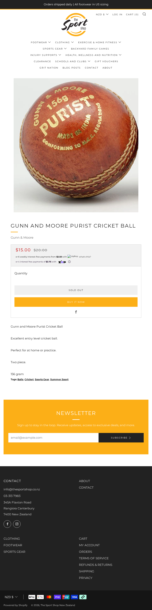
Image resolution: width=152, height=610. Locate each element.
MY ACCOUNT (89, 545)
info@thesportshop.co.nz (22, 489)
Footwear (39, 42)
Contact (91, 67)
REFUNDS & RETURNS (95, 565)
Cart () (132, 14)
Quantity (20, 273)
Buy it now (76, 302)
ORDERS (85, 552)
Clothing (62, 42)
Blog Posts (72, 67)
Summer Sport (59, 379)
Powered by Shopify (16, 605)
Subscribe (119, 437)
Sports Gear (53, 48)
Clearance (42, 61)
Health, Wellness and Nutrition (92, 55)
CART (83, 538)
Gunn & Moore (22, 237)
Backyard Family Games (90, 48)
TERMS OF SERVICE (94, 558)
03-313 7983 (12, 496)
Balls (20, 379)
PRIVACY (85, 578)
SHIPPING (86, 571)
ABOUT (84, 481)
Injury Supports (43, 55)
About (107, 67)
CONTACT (86, 487)
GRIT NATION (49, 67)
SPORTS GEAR (14, 552)
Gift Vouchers (106, 61)
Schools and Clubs (71, 61)
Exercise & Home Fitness (97, 42)
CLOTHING (12, 538)
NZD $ (100, 14)
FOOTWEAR (13, 545)
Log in (117, 14)
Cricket (29, 379)
